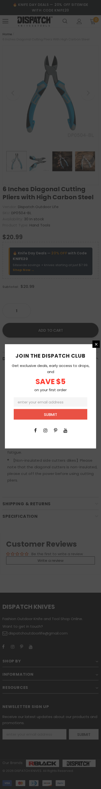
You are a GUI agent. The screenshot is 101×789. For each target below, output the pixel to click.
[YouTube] (65, 430)
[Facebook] (35, 430)
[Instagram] (45, 430)
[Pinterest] (55, 430)
